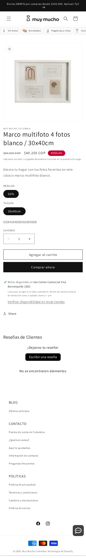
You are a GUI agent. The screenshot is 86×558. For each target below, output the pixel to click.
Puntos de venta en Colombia (27, 432)
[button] (9, 18)
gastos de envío (36, 159)
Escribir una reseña (43, 357)
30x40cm (14, 211)
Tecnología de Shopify (60, 551)
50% (11, 194)
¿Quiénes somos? (19, 440)
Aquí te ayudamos (19, 448)
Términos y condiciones (23, 492)
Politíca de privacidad (22, 484)
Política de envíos (19, 508)
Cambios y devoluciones (23, 500)
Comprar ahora (43, 267)
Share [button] (12, 314)
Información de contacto (23, 455)
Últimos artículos (19, 411)
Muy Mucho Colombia (34, 551)
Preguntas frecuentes (22, 463)
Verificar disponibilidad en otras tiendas (36, 302)
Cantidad (9, 230)
